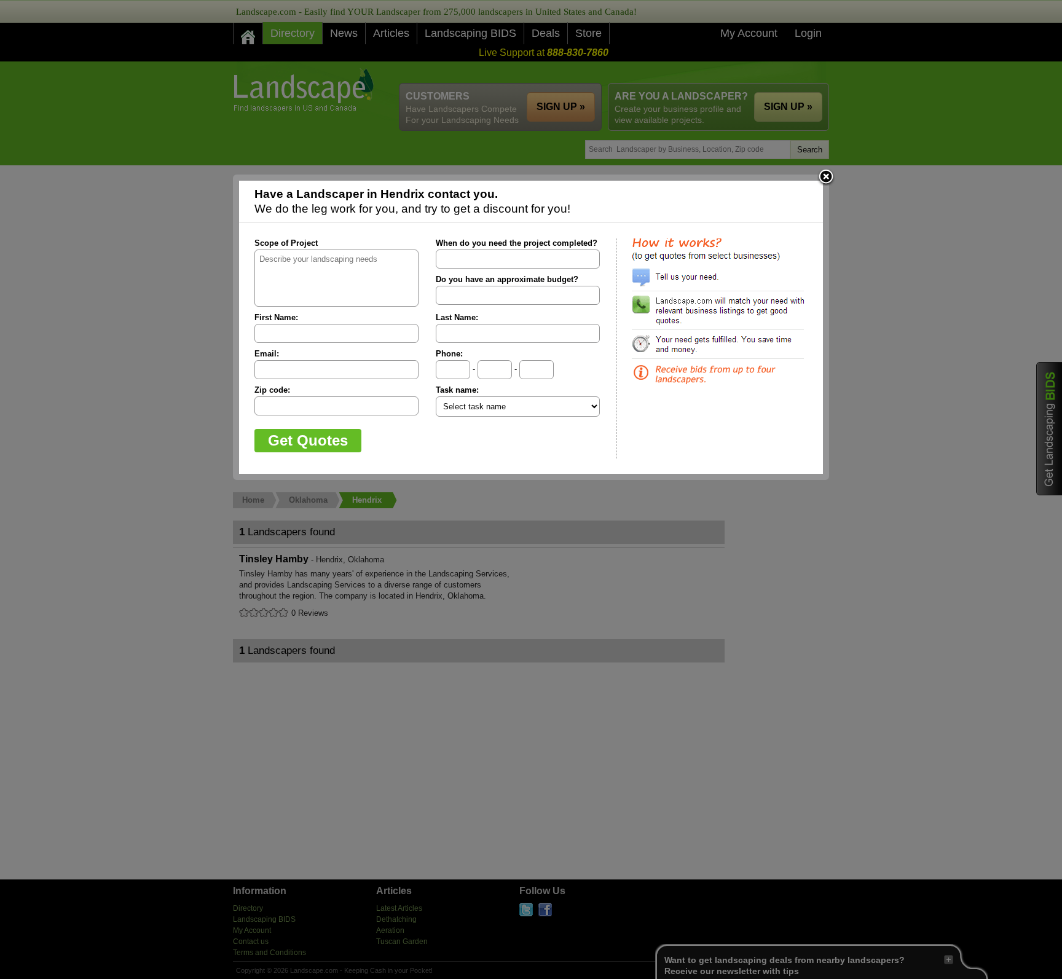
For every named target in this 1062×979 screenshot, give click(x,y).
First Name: (276, 317)
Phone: (449, 353)
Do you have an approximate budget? (507, 279)
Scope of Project (286, 243)
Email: (266, 353)
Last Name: (457, 317)
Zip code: (272, 390)
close (826, 177)
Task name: (457, 390)
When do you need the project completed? (516, 243)
